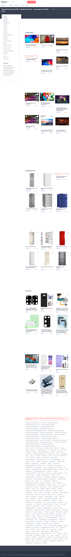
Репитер (66, 469)
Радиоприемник (37, 535)
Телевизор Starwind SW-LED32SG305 (31, 104)
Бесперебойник (43, 463)
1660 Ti (54, 533)
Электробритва (34, 517)
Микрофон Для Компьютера (58, 473)
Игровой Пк (66, 525)
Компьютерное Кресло (59, 515)
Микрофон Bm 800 (39, 525)
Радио (38, 533)
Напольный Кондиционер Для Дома (32, 482)
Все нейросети (31, 1)
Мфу (57, 527)
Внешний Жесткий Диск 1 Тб (48, 504)
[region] (11, 70)
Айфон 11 (58, 475)
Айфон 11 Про (59, 533)
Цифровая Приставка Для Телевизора (48, 527)
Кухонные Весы (55, 492)
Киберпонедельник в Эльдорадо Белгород (49, 436)
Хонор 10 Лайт (58, 513)
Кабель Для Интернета (50, 513)
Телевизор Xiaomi (29, 492)
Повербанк (44, 494)
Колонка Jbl (55, 471)
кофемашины (28, 515)
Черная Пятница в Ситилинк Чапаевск (32, 424)
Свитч (66, 535)
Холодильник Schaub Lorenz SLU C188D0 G (31, 189)
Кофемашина (57, 535)
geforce (33, 513)
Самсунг (57, 453)
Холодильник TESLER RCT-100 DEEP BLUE (61, 209)
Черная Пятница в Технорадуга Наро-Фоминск (49, 422)
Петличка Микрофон (38, 502)
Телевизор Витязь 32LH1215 (46, 45)
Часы (48, 535)
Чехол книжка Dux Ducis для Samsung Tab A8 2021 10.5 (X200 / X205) (31, 330)
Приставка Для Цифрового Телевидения (50, 469)
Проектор (27, 461)
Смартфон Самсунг (41, 473)
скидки (66, 502)
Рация (51, 523)
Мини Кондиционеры (42, 537)
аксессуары (39, 465)
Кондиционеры (45, 523)
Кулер (54, 494)
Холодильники (6, 22)
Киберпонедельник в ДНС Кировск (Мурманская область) (36, 430)
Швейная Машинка (37, 467)
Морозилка (53, 475)
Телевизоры (5, 18)
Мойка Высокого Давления (30, 465)
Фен (64, 467)
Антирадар (28, 463)
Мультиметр (32, 529)
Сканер (48, 459)
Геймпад (55, 490)
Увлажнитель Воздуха (30, 523)
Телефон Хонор (60, 488)
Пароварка (49, 494)
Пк (63, 517)
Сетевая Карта (28, 490)
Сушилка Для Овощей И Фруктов (39, 471)
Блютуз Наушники (46, 515)
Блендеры (40, 496)
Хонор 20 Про (32, 457)
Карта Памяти (63, 504)
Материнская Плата (29, 502)
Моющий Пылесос (62, 519)
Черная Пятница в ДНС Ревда (59, 434)
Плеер (60, 517)
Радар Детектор (29, 471)
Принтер (27, 449)
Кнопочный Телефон (62, 455)
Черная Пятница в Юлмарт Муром (61, 432)
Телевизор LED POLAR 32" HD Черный (62, 50)
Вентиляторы (38, 523)
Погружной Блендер (43, 519)
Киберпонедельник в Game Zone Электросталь (50, 438)
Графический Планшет (55, 531)
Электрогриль (46, 521)
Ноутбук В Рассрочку (58, 465)
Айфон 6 (32, 475)
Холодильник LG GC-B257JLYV (60, 267)
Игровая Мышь (63, 453)
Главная (11, 5)
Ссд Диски (60, 490)
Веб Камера (49, 473)
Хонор (64, 513)
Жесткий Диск (44, 455)
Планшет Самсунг (43, 486)
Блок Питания (49, 465)
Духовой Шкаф (56, 523)
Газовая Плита (54, 500)
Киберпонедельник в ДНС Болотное (32, 426)
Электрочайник (33, 498)
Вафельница (38, 475)
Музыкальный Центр (46, 500)
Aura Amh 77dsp (28, 453)
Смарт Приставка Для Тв (48, 496)
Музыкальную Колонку (40, 513)
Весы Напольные (29, 504)
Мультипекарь (34, 496)
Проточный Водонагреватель (43, 451)
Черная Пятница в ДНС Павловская (32, 434)
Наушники (55, 455)
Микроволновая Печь (42, 484)
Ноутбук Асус (28, 451)
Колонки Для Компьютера (30, 459)
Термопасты (43, 506)
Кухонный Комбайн (45, 475)
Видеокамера (59, 482)
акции (27, 457)
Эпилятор (49, 463)
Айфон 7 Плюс (62, 496)
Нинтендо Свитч (60, 451)
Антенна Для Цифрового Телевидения (55, 525)
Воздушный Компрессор (64, 492)
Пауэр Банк (49, 471)
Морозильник (61, 521)
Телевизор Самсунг (29, 535)
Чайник (49, 486)
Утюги (4, 54)
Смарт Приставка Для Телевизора (51, 498)
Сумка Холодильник (29, 519)
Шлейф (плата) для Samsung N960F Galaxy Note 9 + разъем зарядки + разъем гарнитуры (62, 309)
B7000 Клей (38, 457)
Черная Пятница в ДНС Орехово (60, 442)
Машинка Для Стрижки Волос (38, 490)
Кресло (63, 459)
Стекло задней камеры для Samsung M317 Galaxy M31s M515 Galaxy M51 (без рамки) (31, 309)
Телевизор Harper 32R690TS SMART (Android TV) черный (47, 131)
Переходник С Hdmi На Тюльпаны (39, 453)
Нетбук (36, 519)
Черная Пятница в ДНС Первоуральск (32, 422)
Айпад (52, 515)
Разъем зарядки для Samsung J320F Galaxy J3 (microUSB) (32, 390)
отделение (28, 488)
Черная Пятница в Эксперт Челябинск (32, 436)
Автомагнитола (60, 494)
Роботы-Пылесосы (7, 46)
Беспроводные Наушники (55, 459)
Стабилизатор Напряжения (37, 469)
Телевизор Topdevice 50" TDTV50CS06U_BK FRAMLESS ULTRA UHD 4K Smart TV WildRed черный (62, 109)
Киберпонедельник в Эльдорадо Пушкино (55, 430)
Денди (27, 455)
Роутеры (5, 30)
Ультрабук (34, 451)
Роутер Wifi (38, 455)
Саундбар (58, 506)
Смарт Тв (35, 492)
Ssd (54, 506)
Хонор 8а (49, 502)
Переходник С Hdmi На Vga (30, 500)
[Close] (68, 418)
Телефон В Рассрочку (29, 486)
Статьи (27, 5)
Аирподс (38, 529)
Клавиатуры (42, 488)
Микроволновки (50, 537)
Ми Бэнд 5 (38, 461)
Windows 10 (33, 461)
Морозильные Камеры (7, 34)
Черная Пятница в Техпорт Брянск (32, 442)
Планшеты (28, 496)
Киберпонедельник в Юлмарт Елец (32, 428)
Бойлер (27, 529)
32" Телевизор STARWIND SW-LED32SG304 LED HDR (32, 59)
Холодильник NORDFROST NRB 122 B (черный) (61, 177)
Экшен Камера (45, 461)
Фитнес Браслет (47, 492)
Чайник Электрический (30, 521)
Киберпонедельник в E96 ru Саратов (32, 444)
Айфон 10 (61, 469)
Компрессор (34, 537)
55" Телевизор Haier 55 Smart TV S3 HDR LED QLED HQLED (47, 71)
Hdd (44, 502)
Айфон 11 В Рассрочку (45, 531)
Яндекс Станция (41, 517)
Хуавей (27, 498)
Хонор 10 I (57, 504)
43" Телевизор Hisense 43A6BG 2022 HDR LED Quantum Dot (45, 103)
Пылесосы (5, 28)
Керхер (36, 486)
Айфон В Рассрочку (54, 457)
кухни (48, 529)
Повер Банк (53, 488)
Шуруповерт (33, 449)
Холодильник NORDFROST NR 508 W (47, 189)
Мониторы (41, 492)
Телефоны (27, 506)
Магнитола (54, 502)
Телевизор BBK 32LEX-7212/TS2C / (30, 127)
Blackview (34, 515)
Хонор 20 (44, 467)
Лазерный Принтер (35, 463)
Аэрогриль (48, 482)
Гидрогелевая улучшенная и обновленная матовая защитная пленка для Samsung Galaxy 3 (46, 367)
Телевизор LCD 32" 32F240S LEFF (62, 67)
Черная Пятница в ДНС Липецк (45, 440)
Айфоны (48, 488)
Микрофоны (5, 52)
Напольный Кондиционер (30, 533)
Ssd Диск (43, 529)
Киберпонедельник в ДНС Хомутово (46, 432)
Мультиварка (60, 529)
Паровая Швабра (39, 521)
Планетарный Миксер (41, 459)
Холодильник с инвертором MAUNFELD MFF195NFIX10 (46, 247)
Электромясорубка (29, 467)
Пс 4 (34, 504)
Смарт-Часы (5, 56)
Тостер (65, 473)
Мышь (44, 465)
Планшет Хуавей (52, 461)
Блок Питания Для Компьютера (51, 517)
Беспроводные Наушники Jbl (31, 484)
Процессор (32, 455)
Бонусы (54, 484)
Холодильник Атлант (29, 494)
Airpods (45, 525)
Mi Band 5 (65, 533)
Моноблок (60, 500)
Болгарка (39, 500)
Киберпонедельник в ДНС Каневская (46, 442)
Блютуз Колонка (56, 463)
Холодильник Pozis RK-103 (61, 246)
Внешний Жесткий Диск (41, 449)
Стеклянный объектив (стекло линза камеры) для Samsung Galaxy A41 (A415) (46, 330)
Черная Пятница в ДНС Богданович (32, 432)
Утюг (48, 449)
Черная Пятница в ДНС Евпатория (32, 440)
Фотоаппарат (59, 467)
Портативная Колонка (35, 506)
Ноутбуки (27, 517)
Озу (58, 449)
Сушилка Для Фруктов (30, 525)
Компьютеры (37, 494)
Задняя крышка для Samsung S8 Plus (47, 309)
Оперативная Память (35, 531)
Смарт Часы (28, 531)
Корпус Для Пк (28, 527)
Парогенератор (53, 529)
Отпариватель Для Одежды (46, 533)
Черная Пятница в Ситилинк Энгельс (46, 428)
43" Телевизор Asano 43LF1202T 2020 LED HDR (61, 131)
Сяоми (37, 488)
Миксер (33, 488)
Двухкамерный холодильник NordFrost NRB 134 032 (31, 267)
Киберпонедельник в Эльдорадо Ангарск (60, 440)
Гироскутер (28, 513)
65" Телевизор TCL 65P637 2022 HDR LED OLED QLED (31, 45)
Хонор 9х (60, 498)
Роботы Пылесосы (45, 457)
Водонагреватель (48, 490)
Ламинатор (42, 482)
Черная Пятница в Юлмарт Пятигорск (47, 424)
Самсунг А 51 (39, 504)
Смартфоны (5, 21)
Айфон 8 (50, 455)
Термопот (27, 475)
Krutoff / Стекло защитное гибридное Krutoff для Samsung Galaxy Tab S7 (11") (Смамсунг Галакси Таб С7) (31, 366)
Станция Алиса (40, 498)
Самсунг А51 (63, 484)
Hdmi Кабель (28, 537)
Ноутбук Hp (28, 469)
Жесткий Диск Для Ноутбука (31, 473)
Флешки (56, 496)
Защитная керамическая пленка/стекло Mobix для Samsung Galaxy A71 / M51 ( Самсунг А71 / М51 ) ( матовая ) (62, 392)
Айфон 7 (51, 535)
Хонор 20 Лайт (64, 449)
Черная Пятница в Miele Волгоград (46, 434)
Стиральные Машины (51, 453)
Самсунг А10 (49, 506)
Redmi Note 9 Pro (63, 527)
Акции (22, 5)
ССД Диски (5, 32)
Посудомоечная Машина (53, 519)
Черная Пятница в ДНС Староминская (47, 426)
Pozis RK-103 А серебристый (31, 208)
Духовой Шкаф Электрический (58, 486)
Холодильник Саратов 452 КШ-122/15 (46, 209)
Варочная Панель (36, 527)
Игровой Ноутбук (54, 521)
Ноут (59, 484)
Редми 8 (53, 482)
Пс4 (62, 535)
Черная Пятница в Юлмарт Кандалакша (33, 438)
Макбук (43, 535)
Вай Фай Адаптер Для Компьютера (61, 537)
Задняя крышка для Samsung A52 (62, 370)
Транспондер (60, 502)
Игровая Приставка (51, 467)
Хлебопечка (52, 451)
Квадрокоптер (53, 449)
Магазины (17, 5)
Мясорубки (49, 484)
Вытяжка (39, 515)
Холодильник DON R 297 (31, 246)
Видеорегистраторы (7, 44)
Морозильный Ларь (60, 461)
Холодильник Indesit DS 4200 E (47, 267)
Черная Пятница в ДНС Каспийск (46, 444)
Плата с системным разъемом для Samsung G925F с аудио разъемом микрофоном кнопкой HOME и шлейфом (62, 331)
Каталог (4, 5)
